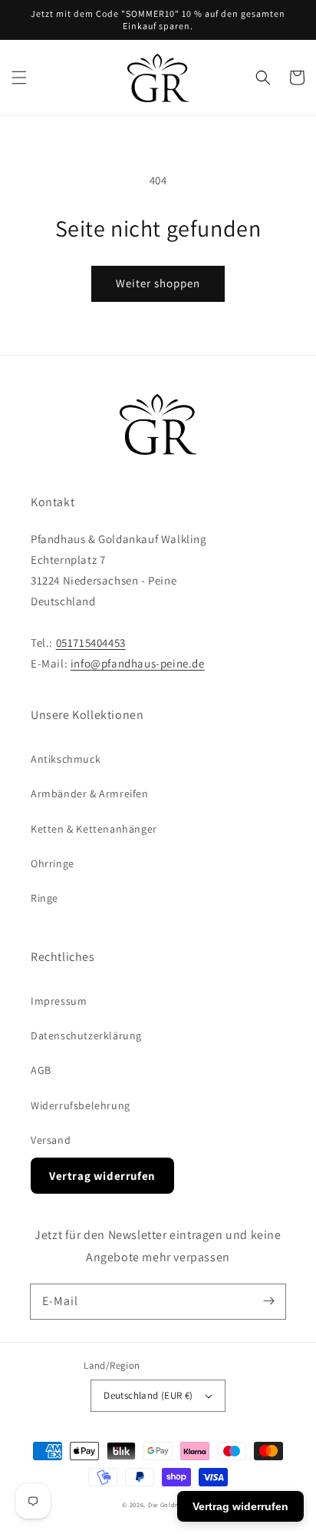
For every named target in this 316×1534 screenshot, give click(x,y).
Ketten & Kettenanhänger (94, 829)
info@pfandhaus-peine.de (138, 663)
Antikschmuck (65, 759)
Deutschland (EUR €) (148, 1395)
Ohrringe (52, 863)
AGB (41, 1070)
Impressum (59, 1001)
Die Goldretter (171, 1504)
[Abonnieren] (268, 1301)
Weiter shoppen (158, 283)
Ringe (44, 898)
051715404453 (91, 642)
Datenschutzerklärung (86, 1035)
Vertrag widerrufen (102, 1175)
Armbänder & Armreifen (90, 793)
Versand (51, 1140)
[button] (19, 77)
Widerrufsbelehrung (80, 1105)
